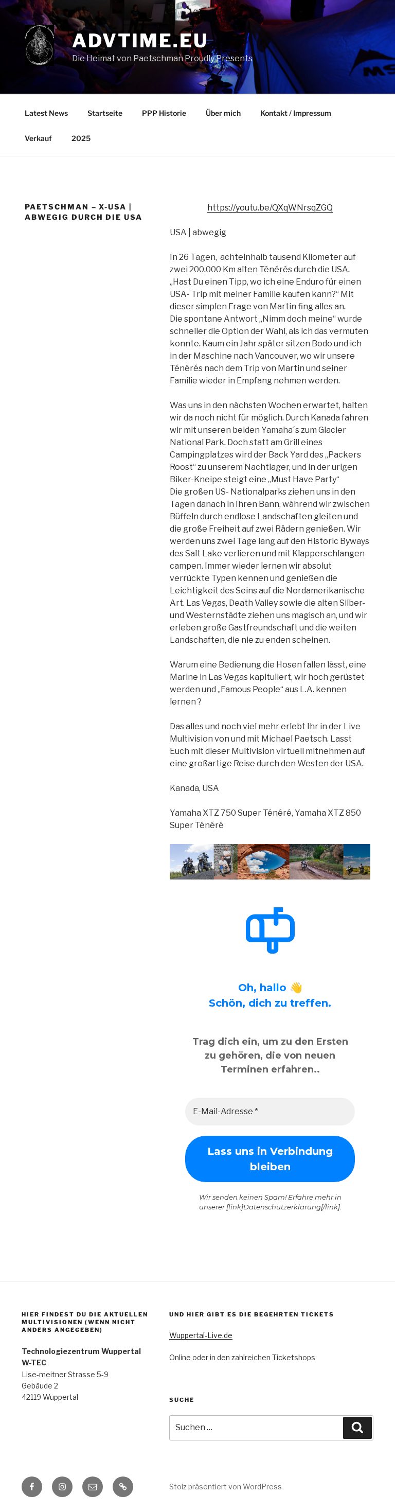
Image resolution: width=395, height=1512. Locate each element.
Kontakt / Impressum (295, 113)
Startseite (104, 113)
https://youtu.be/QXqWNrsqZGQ (270, 208)
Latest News (46, 113)
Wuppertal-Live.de (200, 1335)
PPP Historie (164, 113)
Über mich (223, 113)
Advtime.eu (140, 40)
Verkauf (38, 138)
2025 (81, 138)
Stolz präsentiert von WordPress (225, 1486)
